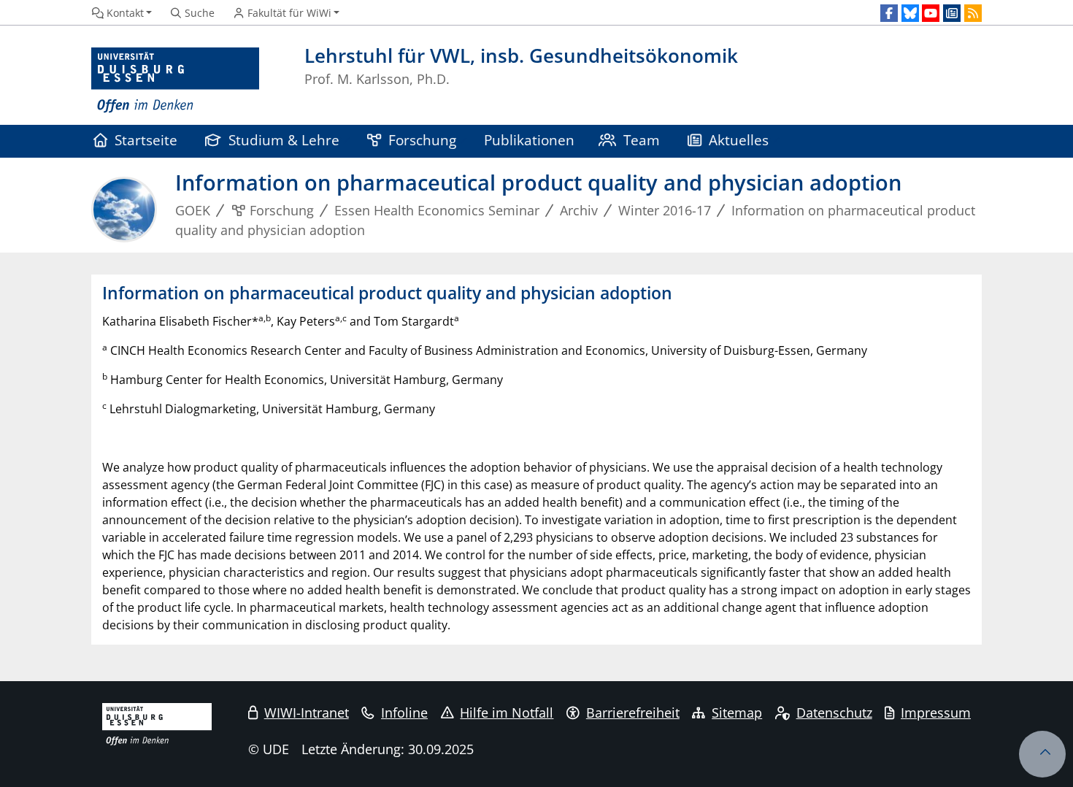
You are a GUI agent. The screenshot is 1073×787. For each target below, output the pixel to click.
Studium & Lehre (283, 140)
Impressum (936, 712)
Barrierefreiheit (633, 712)
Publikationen (529, 140)
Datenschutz (834, 712)
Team (641, 140)
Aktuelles (739, 140)
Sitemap (737, 712)
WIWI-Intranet (306, 712)
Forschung (422, 140)
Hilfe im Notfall (506, 712)
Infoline (404, 712)
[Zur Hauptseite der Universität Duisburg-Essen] (175, 80)
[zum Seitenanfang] (1042, 754)
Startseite (146, 140)
